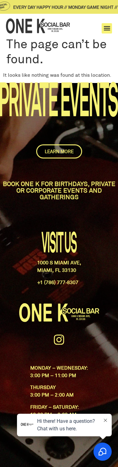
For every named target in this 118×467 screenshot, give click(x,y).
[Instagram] (59, 339)
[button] (107, 28)
